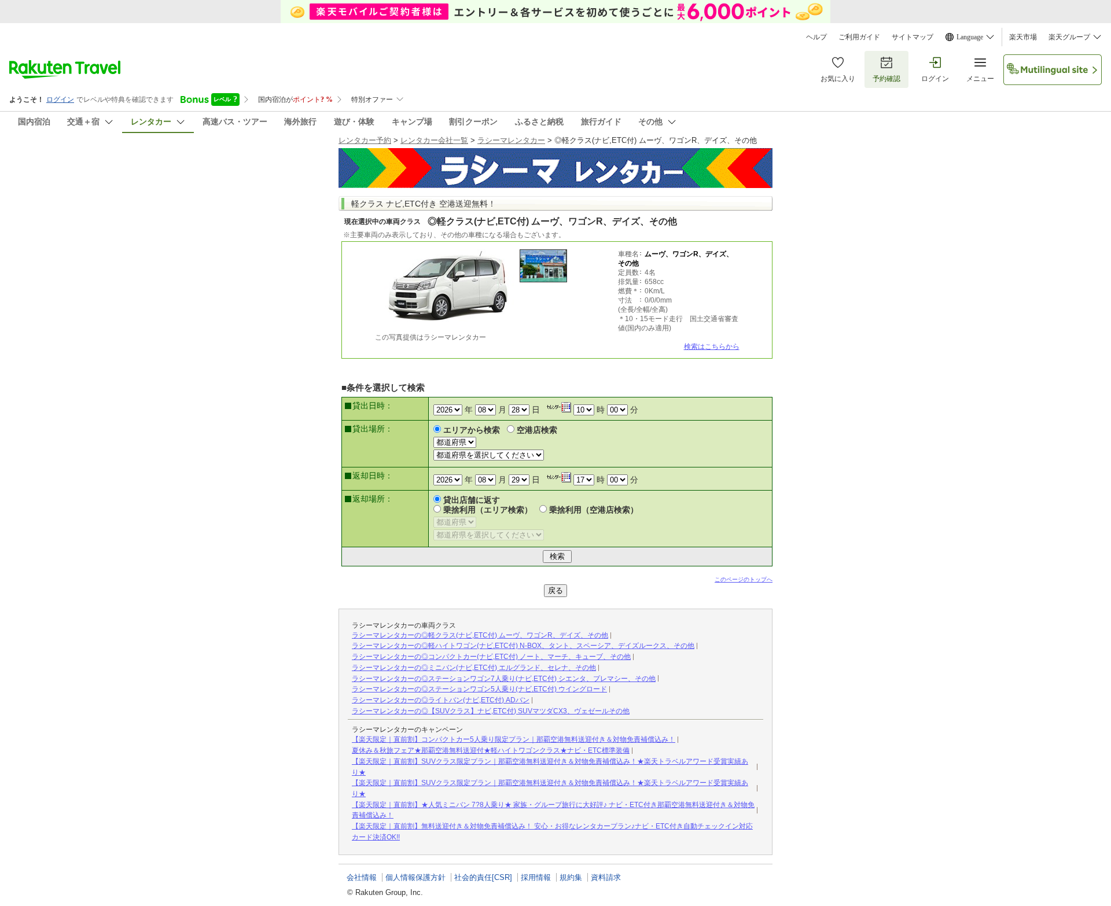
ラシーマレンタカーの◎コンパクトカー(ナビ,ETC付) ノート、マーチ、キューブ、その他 (491, 657)
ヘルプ (816, 37)
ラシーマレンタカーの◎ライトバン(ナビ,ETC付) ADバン (440, 700)
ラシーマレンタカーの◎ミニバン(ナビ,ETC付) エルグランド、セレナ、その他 (474, 668)
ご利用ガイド (859, 37)
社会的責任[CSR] (483, 877)
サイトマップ (912, 37)
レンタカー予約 (365, 140)
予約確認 (886, 79)
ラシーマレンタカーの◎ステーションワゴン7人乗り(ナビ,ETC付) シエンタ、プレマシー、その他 (504, 679)
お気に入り (838, 79)
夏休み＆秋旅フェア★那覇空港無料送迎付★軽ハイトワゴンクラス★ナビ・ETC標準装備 (491, 750)
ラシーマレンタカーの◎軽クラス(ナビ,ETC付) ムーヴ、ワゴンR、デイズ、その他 (480, 635)
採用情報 (536, 877)
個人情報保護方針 (415, 877)
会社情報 (362, 877)
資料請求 (606, 877)
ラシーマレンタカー (511, 140)
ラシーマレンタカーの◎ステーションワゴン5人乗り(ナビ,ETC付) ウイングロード (479, 689)
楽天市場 (1023, 37)
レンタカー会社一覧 (434, 140)
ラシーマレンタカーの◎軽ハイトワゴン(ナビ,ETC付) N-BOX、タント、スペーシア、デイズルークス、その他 (523, 646)
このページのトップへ (743, 579)
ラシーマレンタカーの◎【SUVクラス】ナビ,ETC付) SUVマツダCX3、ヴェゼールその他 (491, 711)
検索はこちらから (712, 346)
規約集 (571, 877)
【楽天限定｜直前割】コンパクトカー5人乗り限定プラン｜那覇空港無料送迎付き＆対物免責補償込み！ (513, 739)
